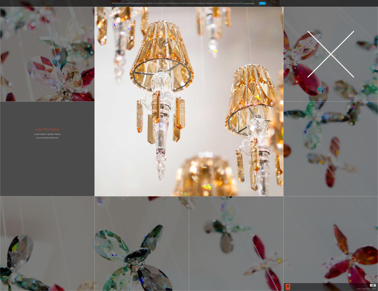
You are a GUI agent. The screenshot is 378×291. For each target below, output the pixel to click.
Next (279, 101)
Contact (359, 289)
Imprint (374, 289)
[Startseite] (288, 287)
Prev (98, 101)
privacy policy (249, 3)
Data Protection (366, 289)
